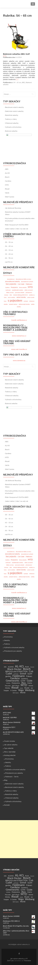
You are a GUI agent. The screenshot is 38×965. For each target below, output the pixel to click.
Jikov (23, 683)
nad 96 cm (8, 262)
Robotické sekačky (11, 115)
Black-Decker (14, 669)
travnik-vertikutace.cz (19, 320)
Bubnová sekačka (11, 131)
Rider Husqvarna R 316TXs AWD (16, 225)
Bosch (7, 177)
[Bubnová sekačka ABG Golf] (19, 37)
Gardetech (24, 678)
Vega (21, 690)
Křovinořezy (8, 637)
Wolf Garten (16, 692)
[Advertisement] (19, 839)
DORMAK (16, 674)
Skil (32, 688)
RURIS (21, 688)
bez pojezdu (11, 284)
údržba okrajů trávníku (24, 304)
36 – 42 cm (9, 246)
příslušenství (29, 292)
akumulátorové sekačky (12, 281)
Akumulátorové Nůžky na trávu (23, 279)
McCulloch (15, 685)
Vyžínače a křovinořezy (13, 127)
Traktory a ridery (11, 119)
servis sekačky (11, 297)
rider (11, 295)
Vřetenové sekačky (11, 123)
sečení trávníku (21, 297)
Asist (27, 667)
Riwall (7, 189)
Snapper (6, 690)
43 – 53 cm (9, 250)
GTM (23, 681)
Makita (29, 683)
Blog (5, 780)
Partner (31, 685)
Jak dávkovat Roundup (13, 208)
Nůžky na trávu (10, 292)
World (22, 693)
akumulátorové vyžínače (27, 281)
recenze (6, 295)
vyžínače (26, 301)
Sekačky (7, 640)
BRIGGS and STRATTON (16, 672)
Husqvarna (14, 287)
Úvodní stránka (9, 741)
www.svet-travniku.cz (19, 349)
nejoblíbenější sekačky (17, 290)
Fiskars (29, 676)
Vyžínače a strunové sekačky (14, 647)
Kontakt (7, 805)
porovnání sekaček (19, 292)
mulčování (8, 290)
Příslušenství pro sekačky (13, 651)
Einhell (23, 674)
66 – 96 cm (9, 258)
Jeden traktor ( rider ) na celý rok (16, 229)
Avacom (32, 667)
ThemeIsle (27, 960)
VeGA (7, 193)
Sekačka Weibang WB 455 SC (20, 295)
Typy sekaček (8, 748)
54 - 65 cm (17, 82)
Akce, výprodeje (9, 752)
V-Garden (13, 690)
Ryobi (26, 688)
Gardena (8, 181)
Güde (29, 681)
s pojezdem (15, 300)
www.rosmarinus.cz (19, 336)
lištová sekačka (22, 287)
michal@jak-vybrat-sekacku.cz (19, 944)
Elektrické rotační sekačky (14, 111)
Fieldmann (29, 284)
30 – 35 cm (9, 242)
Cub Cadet (21, 284)
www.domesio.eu (19, 360)
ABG (23, 82)
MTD (7, 185)
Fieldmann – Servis (11, 776)
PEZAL (7, 688)
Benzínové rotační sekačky (14, 107)
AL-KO (7, 173)
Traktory (7, 644)
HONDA (8, 683)
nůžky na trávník (29, 290)
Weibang (29, 690)
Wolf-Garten (9, 197)
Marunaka (8, 685)
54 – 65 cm (9, 254)
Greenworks (12, 680)
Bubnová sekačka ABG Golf (16, 54)
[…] (17, 79)
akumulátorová (10, 279)
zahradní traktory (13, 304)
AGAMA (11, 667)
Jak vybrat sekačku (10, 745)
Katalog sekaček (10, 755)
